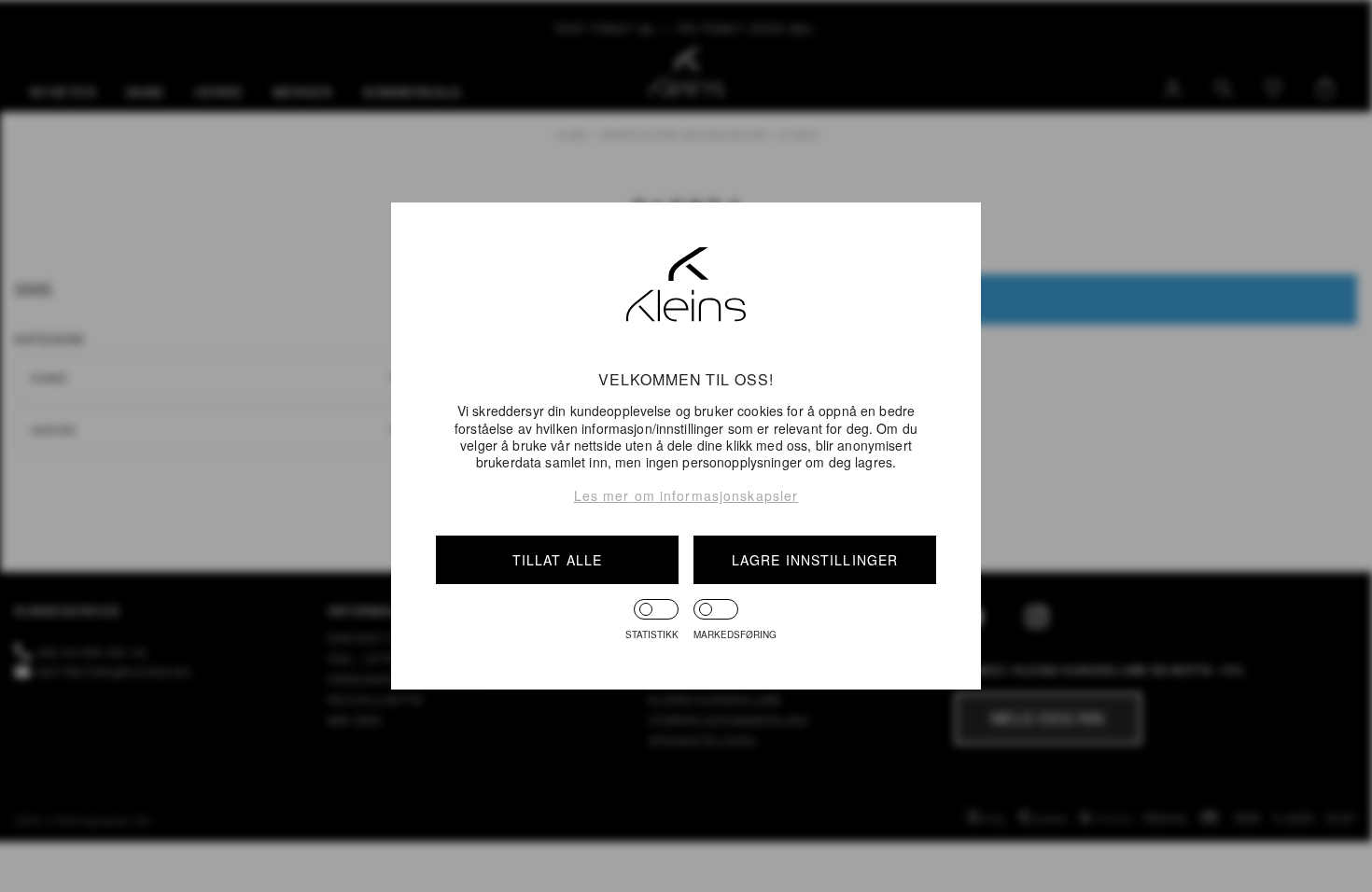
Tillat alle (557, 560)
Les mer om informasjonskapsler (686, 495)
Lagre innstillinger (815, 560)
